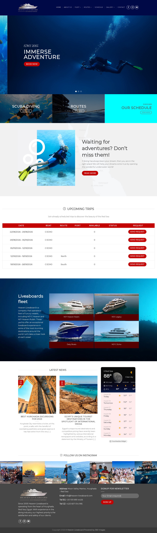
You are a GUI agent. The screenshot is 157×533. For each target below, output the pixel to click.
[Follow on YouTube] (137, 7)
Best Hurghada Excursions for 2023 (37, 417)
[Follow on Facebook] (128, 7)
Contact (121, 7)
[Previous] (6, 55)
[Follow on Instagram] (132, 7)
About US (68, 7)
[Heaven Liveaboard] (28, 8)
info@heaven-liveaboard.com (78, 496)
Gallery (109, 7)
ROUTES (87, 7)
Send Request (137, 232)
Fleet (77, 7)
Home (58, 7)
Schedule (99, 7)
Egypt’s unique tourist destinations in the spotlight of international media (78, 420)
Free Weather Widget (119, 441)
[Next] (151, 55)
